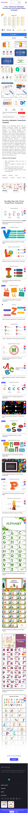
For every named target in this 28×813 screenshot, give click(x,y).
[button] (25, 209)
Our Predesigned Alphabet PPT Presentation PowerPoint (11, 300)
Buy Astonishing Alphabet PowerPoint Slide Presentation (11, 281)
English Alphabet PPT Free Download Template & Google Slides (12, 455)
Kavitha (21, 110)
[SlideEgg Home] (14, 767)
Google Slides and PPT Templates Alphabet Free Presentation (12, 397)
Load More (14, 759)
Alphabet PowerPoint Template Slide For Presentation (13, 261)
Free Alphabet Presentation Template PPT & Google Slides (13, 242)
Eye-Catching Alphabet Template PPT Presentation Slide (13, 416)
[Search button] (19, 2)
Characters (19, 177)
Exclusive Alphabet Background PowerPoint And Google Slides (12, 474)
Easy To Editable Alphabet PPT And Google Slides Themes (12, 752)
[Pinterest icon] (13, 30)
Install (22, 112)
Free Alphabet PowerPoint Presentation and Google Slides (13, 494)
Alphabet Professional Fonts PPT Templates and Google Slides (12, 223)
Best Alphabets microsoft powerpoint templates (12, 512)
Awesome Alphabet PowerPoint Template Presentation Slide (13, 378)
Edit (20, 38)
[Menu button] (26, 2)
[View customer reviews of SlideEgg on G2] (11, 788)
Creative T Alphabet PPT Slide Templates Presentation (13, 338)
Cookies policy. (22, 810)
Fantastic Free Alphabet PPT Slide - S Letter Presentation (11, 436)
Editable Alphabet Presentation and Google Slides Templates (12, 691)
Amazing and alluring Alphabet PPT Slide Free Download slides (12, 358)
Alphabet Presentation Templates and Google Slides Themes (13, 630)
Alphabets (4, 175)
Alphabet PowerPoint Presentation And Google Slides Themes (13, 574)
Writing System (5, 177)
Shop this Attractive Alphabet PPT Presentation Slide (13, 319)
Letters (16, 175)
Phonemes (13, 177)
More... (24, 177)
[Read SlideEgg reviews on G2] (4, 788)
